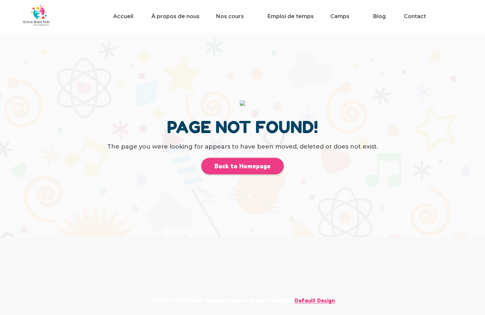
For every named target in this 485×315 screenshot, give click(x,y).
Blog (379, 16)
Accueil (123, 16)
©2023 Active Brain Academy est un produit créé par (242, 300)
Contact (415, 16)
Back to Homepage (242, 166)
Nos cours (230, 16)
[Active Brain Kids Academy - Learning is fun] (37, 16)
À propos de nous (175, 16)
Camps (339, 16)
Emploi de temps (291, 16)
